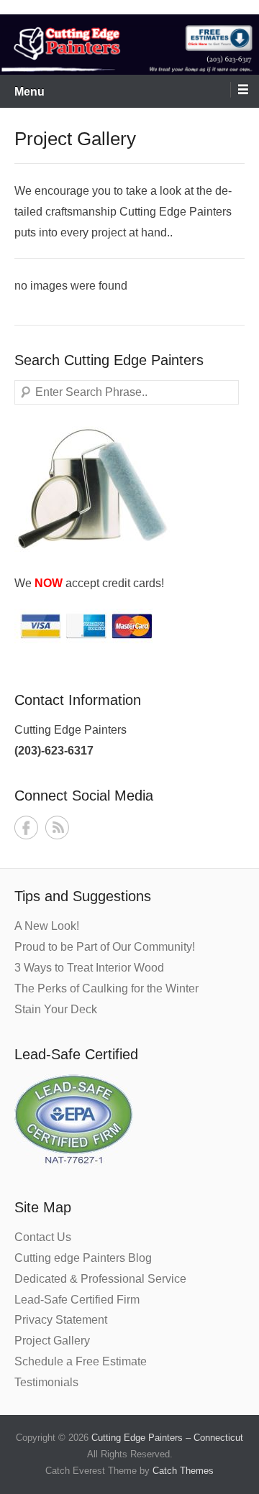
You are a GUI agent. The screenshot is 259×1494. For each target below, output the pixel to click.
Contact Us (42, 1237)
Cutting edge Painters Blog (83, 1258)
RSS (57, 827)
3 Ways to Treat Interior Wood (89, 968)
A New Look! (46, 926)
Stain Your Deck (55, 1009)
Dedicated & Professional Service (100, 1279)
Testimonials (46, 1382)
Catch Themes (183, 1470)
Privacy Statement (60, 1320)
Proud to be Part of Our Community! (104, 947)
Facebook (26, 827)
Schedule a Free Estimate (80, 1361)
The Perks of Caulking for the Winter (106, 988)
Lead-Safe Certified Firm (77, 1300)
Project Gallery (52, 1340)
